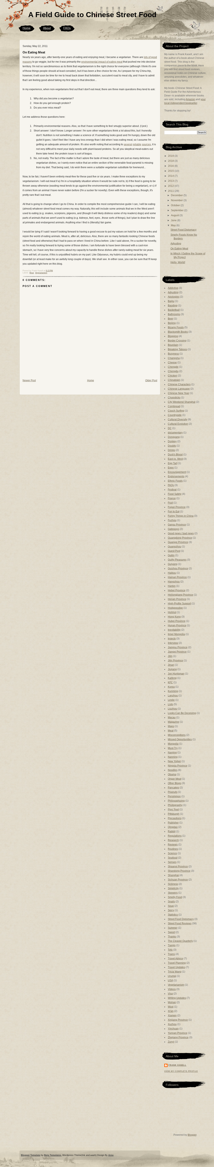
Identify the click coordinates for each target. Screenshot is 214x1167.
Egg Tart (172, 463)
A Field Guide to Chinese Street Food (92, 14)
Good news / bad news (181, 533)
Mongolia (173, 743)
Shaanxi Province (178, 866)
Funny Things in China (181, 515)
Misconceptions (177, 735)
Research (173, 840)
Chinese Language (179, 388)
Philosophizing (176, 800)
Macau (172, 717)
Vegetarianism (41, 273)
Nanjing (172, 752)
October (176, 205)
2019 (171, 155)
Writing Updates (177, 997)
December (177, 195)
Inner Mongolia (176, 634)
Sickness (173, 884)
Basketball (174, 309)
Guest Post (174, 550)
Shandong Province (179, 870)
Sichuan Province (178, 879)
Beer (170, 318)
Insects (172, 638)
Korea (171, 686)
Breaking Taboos (177, 349)
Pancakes (173, 787)
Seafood (172, 857)
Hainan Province (177, 577)
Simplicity (173, 888)
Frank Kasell (177, 1065)
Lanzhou (173, 695)
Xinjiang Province (178, 1019)
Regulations (175, 835)
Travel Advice (175, 958)
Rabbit (171, 831)
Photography (175, 805)
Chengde (173, 366)
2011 (171, 190)
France (172, 498)
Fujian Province (177, 507)
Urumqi (172, 976)
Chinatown (174, 380)
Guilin (171, 555)
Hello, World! (178, 262)
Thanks (172, 936)
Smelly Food (175, 897)
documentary (175, 432)
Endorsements (176, 476)
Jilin (170, 656)
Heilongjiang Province (180, 594)
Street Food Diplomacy (183, 229)
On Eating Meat (34, 52)
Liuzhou (172, 708)
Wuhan (172, 1002)
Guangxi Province (178, 542)
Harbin (172, 586)
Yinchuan (173, 1028)
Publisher (173, 822)
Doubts (172, 445)
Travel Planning (177, 962)
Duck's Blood (175, 454)
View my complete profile (181, 1071)
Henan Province (177, 599)
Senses (172, 862)
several (128, 144)
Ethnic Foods (175, 480)
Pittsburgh (173, 813)
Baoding (172, 305)
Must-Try (173, 748)
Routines (173, 848)
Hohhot (172, 612)
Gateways (173, 529)
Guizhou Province (178, 568)
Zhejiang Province (178, 1037)
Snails (171, 901)
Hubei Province (176, 621)
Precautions (174, 818)
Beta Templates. (53, 1155)
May (173, 225)
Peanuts (172, 792)
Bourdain (173, 345)
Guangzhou (174, 546)
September (177, 210)
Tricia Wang (174, 971)
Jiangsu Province (177, 647)
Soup (171, 905)
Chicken (172, 375)
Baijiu (171, 301)
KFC (170, 682)
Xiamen (172, 1015)
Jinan (171, 664)
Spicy (171, 910)
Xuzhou (172, 1024)
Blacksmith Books (178, 331)
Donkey (172, 441)
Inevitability (174, 629)
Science (172, 853)
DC (170, 428)
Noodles (172, 770)
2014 (171, 175)
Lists (170, 704)
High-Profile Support (179, 603)
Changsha (174, 358)
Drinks (171, 450)
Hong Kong (174, 616)
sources (146, 144)
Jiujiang (172, 669)
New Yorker (174, 761)
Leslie (171, 699)
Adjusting (176, 243)
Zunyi (171, 1041)
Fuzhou (172, 520)
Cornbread (174, 406)
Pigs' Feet (173, 809)
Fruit (170, 502)
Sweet (171, 932)
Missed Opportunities (180, 739)
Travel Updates (176, 967)
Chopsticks (174, 397)
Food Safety (174, 494)
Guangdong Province (180, 537)
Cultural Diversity (177, 419)
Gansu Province (177, 524)
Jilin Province (175, 660)
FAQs (67, 28)
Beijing (172, 323)
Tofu (170, 949)
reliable (137, 144)
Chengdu (173, 371)
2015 (171, 170)
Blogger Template (30, 1155)
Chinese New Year (178, 393)
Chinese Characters (179, 384)
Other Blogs (174, 783)
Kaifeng (172, 678)
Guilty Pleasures (177, 559)
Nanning (173, 756)
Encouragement (177, 472)
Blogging (173, 336)
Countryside (175, 415)
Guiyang (172, 564)
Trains (171, 954)
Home (27, 28)
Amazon (190, 99)
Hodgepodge (175, 607)
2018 (171, 160)
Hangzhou (174, 581)
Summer (172, 927)
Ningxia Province (177, 765)
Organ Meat (174, 778)
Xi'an (170, 1011)
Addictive (173, 288)
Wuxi (170, 1006)
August (175, 215)
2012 (171, 185)
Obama (172, 774)
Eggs (171, 467)
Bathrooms (174, 314)
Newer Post (29, 380)
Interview (173, 643)
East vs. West (175, 458)
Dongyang (174, 437)
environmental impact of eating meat (101, 61)
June (174, 220)
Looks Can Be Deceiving (182, 713)
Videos (172, 989)
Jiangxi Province (177, 651)
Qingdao (173, 827)
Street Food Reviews (179, 923)
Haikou (172, 572)
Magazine (173, 721)
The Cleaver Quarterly (180, 941)
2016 (171, 165)
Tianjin (172, 945)
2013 (171, 180)
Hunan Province (177, 625)
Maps (171, 726)
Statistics (173, 914)
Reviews (173, 844)
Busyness (173, 353)
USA (170, 980)
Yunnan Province (177, 1033)
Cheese (172, 362)
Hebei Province (176, 590)
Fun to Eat (173, 511)
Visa (170, 993)
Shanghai (173, 875)
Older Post (151, 380)
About (47, 28)
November (177, 200)
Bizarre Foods (176, 327)
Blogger (192, 1134)
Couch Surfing (176, 410)
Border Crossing (177, 340)
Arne (110, 1155)
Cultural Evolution (178, 423)
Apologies (173, 296)
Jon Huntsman (176, 673)
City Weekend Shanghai (181, 401)
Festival (172, 489)
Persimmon (174, 796)
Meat (31, 273)
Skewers (173, 892)
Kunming (173, 691)
